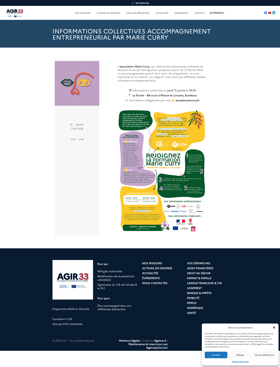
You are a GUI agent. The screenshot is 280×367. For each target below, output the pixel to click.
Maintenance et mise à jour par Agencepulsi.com (148, 345)
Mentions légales (129, 340)
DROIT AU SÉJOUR (199, 273)
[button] (274, 327)
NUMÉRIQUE (195, 308)
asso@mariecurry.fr (188, 100)
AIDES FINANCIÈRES (200, 268)
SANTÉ (191, 313)
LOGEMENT (194, 288)
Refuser (240, 355)
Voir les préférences (264, 355)
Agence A (160, 340)
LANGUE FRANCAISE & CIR (204, 283)
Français (218, 12)
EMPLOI (192, 303)
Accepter (216, 355)
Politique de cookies (240, 361)
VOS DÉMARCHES (198, 263)
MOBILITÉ (193, 298)
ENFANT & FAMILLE (199, 278)
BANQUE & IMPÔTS (199, 293)
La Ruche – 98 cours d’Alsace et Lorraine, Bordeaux (165, 95)
